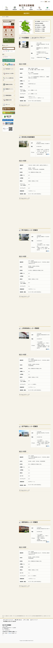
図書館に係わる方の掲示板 (10, 621)
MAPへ (48, 58)
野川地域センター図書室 (40, 25)
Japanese (6, 56)
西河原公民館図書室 (39, 23)
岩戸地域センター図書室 (40, 29)
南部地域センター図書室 (40, 31)
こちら (9, 633)
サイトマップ (34, 619)
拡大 (49, 1)
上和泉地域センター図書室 (40, 27)
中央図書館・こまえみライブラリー (42, 21)
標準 (46, 1)
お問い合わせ (19, 619)
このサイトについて (9, 619)
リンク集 (27, 619)
